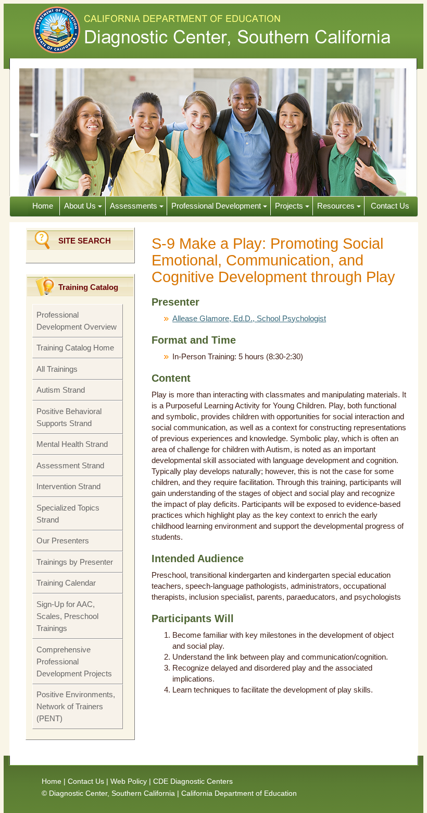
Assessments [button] (134, 205)
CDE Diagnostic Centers (193, 781)
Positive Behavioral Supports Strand (69, 417)
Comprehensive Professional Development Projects (74, 661)
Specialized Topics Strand (67, 513)
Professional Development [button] (217, 205)
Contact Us (389, 205)
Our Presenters (62, 540)
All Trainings (57, 369)
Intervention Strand (68, 486)
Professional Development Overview (76, 320)
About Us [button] (81, 205)
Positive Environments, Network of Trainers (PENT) (75, 706)
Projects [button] (290, 205)
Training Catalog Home (75, 347)
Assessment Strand (70, 465)
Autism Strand (60, 389)
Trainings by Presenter (74, 561)
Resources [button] (337, 205)
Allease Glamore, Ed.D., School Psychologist (249, 318)
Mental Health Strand (72, 444)
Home (43, 205)
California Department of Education (239, 793)
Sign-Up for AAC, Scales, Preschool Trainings (67, 616)
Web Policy (128, 781)
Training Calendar (66, 582)
